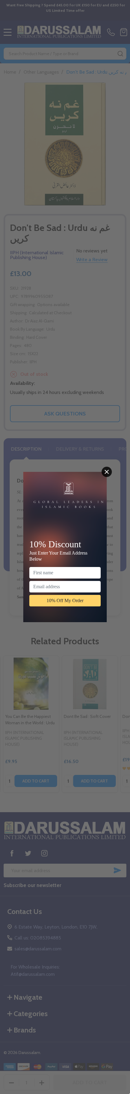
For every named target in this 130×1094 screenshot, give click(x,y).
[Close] (107, 472)
